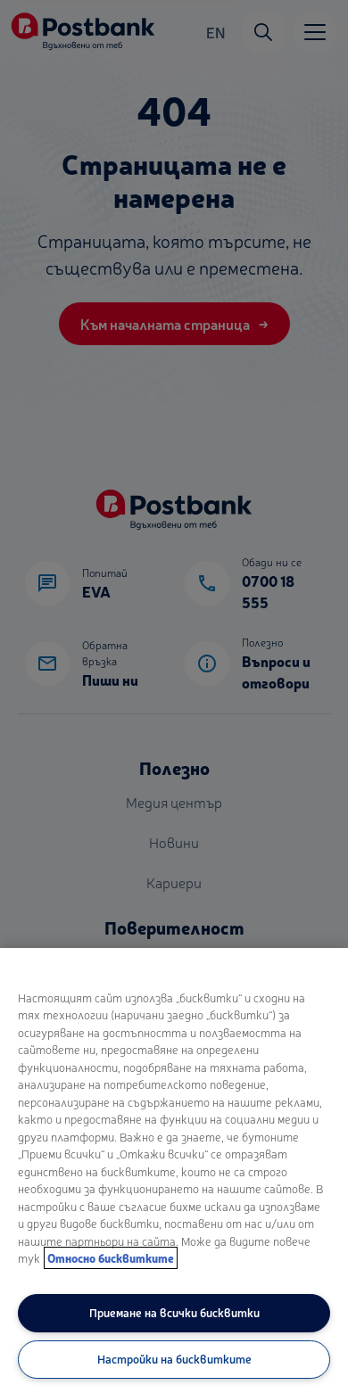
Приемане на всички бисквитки (174, 1312)
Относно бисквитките (110, 1257)
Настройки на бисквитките (174, 1358)
